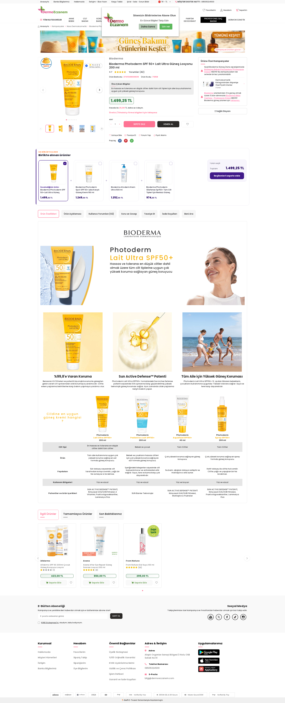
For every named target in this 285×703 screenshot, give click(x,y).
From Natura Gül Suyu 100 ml (140, 565)
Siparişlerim (79, 663)
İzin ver (166, 26)
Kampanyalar (58, 26)
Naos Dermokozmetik (77, 26)
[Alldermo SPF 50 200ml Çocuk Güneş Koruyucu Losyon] (57, 540)
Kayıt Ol (116, 616)
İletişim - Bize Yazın (98, 1)
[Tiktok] (235, 619)
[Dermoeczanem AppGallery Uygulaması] (213, 669)
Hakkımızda (79, 1)
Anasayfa (44, 1)
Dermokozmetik (236, 19)
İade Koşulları (169, 213)
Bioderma (116, 58)
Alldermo (45, 561)
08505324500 (152, 668)
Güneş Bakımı (99, 20)
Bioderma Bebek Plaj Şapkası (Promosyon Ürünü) (224, 70)
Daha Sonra (148, 26)
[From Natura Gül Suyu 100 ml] (142, 540)
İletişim (41, 663)
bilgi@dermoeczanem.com (159, 678)
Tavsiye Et (131, 135)
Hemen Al (168, 124)
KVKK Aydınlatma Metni (121, 663)
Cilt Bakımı (85, 20)
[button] (66, 119)
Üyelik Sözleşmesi (118, 652)
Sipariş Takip (80, 657)
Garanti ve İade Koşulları (122, 679)
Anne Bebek (71, 20)
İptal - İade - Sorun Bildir (138, 1)
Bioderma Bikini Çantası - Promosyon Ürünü (222, 96)
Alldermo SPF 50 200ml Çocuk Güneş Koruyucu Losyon (55, 566)
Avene (86, 561)
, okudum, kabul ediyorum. (61, 622)
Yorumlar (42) (136, 72)
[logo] (52, 10)
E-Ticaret (133, 700)
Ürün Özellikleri (48, 213)
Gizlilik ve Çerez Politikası (122, 668)
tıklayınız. (235, 100)
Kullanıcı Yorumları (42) (101, 213)
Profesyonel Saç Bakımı (213, 20)
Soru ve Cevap (129, 213)
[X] (219, 619)
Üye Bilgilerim (80, 668)
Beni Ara (188, 213)
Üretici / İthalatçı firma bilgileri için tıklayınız (133, 112)
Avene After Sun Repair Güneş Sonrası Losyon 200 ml (97, 566)
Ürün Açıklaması (72, 213)
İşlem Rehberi (116, 673)
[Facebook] (227, 619)
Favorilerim (79, 652)
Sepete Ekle (139, 124)
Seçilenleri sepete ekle (227, 175)
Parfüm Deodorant (190, 20)
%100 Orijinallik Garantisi (122, 657)
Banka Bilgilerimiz (61, 1)
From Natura (133, 561)
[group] (71, 87)
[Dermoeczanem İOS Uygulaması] (213, 661)
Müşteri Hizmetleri (47, 657)
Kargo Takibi (116, 1)
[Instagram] (243, 619)
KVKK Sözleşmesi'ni (49, 622)
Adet (111, 119)
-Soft (125, 700)
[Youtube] (211, 619)
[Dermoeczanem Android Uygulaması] (213, 652)
